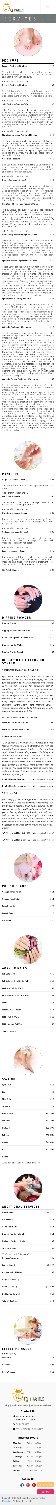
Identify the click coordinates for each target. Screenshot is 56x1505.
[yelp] (34, 1485)
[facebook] (22, 1485)
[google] (28, 1485)
